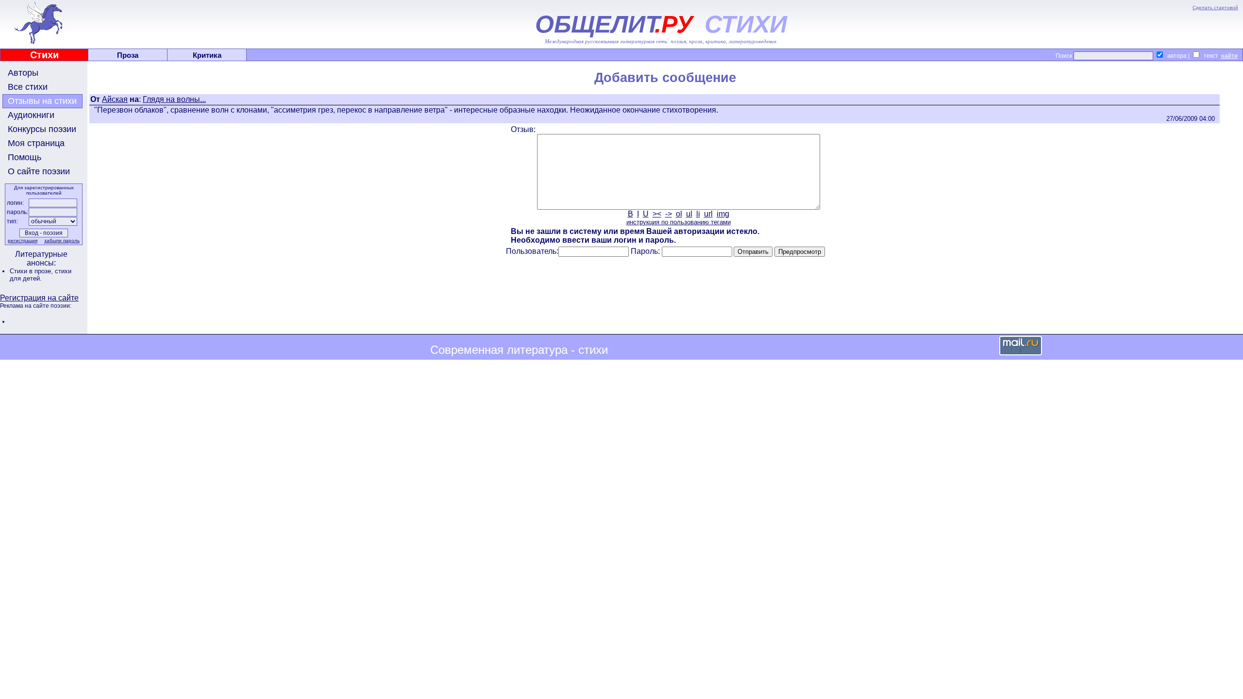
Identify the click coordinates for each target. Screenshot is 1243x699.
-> (668, 214)
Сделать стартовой (1215, 7)
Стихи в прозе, (32, 271)
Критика (207, 55)
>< (657, 214)
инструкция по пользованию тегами (678, 222)
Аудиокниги (31, 115)
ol (679, 214)
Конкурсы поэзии (42, 129)
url (708, 214)
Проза (127, 55)
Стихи (44, 55)
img (723, 214)
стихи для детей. (40, 274)
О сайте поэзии (39, 171)
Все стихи (28, 87)
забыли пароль (62, 240)
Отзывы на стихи (42, 101)
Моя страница (36, 143)
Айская (115, 99)
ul (689, 214)
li (698, 214)
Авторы (23, 73)
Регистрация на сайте (39, 298)
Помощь (24, 157)
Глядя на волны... (174, 99)
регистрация (22, 240)
